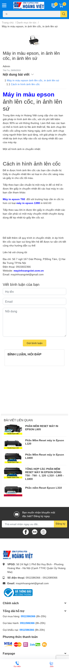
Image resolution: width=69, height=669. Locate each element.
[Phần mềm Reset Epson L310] (13, 491)
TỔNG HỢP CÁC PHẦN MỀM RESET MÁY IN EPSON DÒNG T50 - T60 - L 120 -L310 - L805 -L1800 (44, 473)
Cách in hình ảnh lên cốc (25, 84)
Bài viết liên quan (18, 420)
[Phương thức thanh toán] (25, 644)
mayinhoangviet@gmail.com (32, 583)
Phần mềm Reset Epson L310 (43, 487)
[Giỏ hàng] (61, 5)
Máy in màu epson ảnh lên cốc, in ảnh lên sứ (33, 80)
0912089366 (50, 577)
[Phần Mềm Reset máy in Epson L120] (13, 444)
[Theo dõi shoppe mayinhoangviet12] (43, 532)
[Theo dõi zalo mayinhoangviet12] (35, 531)
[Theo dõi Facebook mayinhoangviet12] (26, 531)
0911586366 (33, 577)
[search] (63, 14)
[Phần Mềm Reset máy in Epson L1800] (13, 458)
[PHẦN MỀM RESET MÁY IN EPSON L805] (13, 429)
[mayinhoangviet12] (28, 5)
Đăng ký (60, 523)
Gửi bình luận (35, 343)
